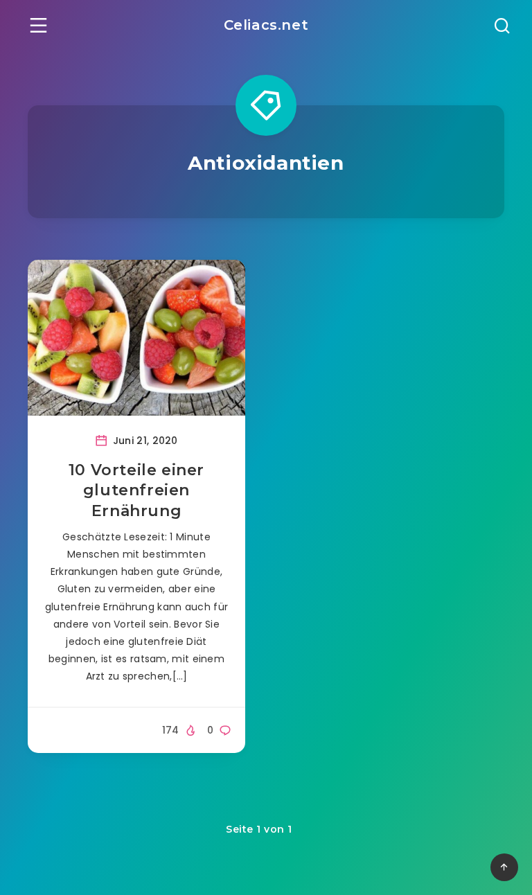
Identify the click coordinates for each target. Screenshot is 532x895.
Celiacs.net (266, 25)
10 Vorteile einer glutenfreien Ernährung (136, 490)
